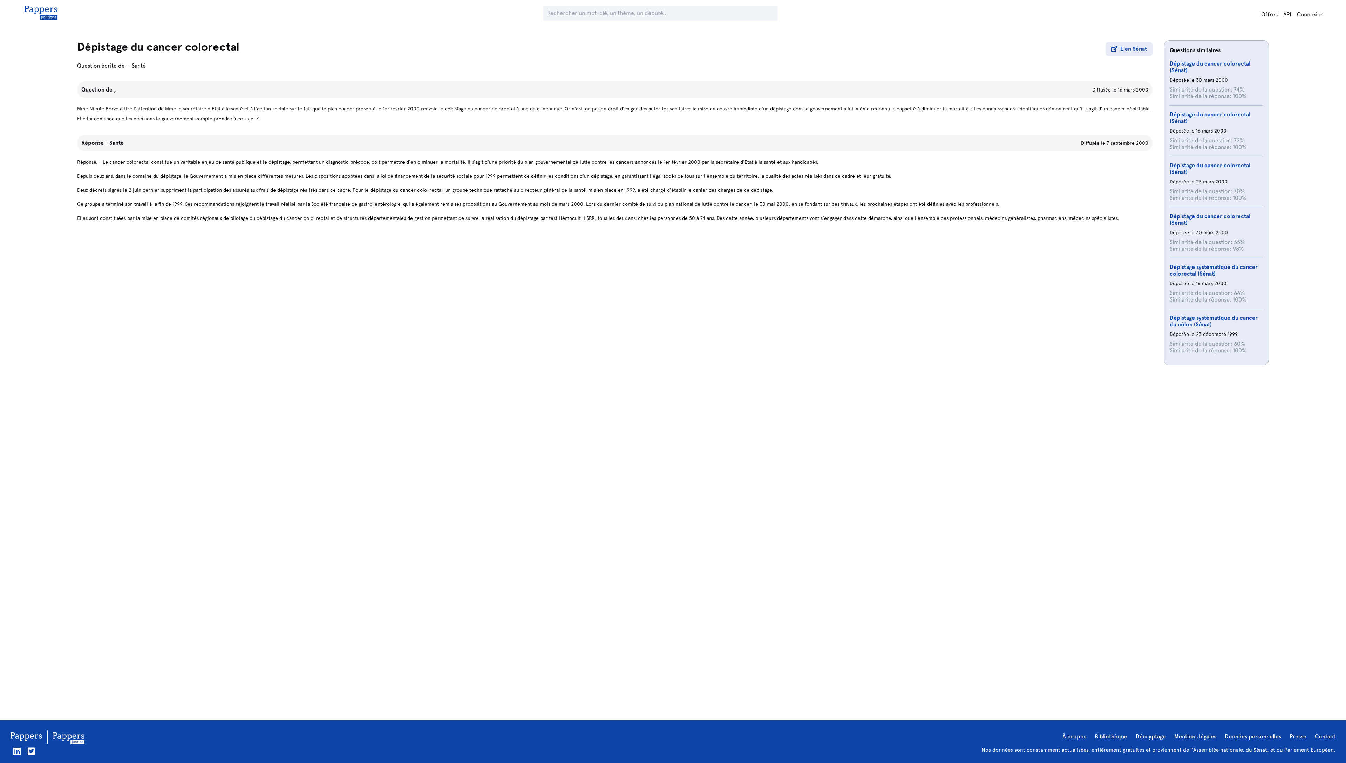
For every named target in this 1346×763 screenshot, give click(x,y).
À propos (1074, 736)
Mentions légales (1195, 736)
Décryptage (1151, 736)
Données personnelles (1253, 736)
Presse (1298, 736)
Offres (1269, 14)
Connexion (1310, 14)
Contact (1325, 736)
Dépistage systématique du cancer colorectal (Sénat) (1214, 270)
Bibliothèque (1111, 736)
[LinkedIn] (17, 751)
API (1287, 14)
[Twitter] (31, 751)
